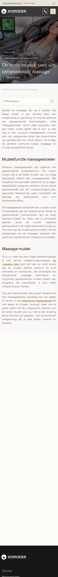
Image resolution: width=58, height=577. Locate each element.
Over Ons (7, 571)
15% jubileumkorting (11, 3)
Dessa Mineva (13, 77)
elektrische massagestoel (37, 300)
